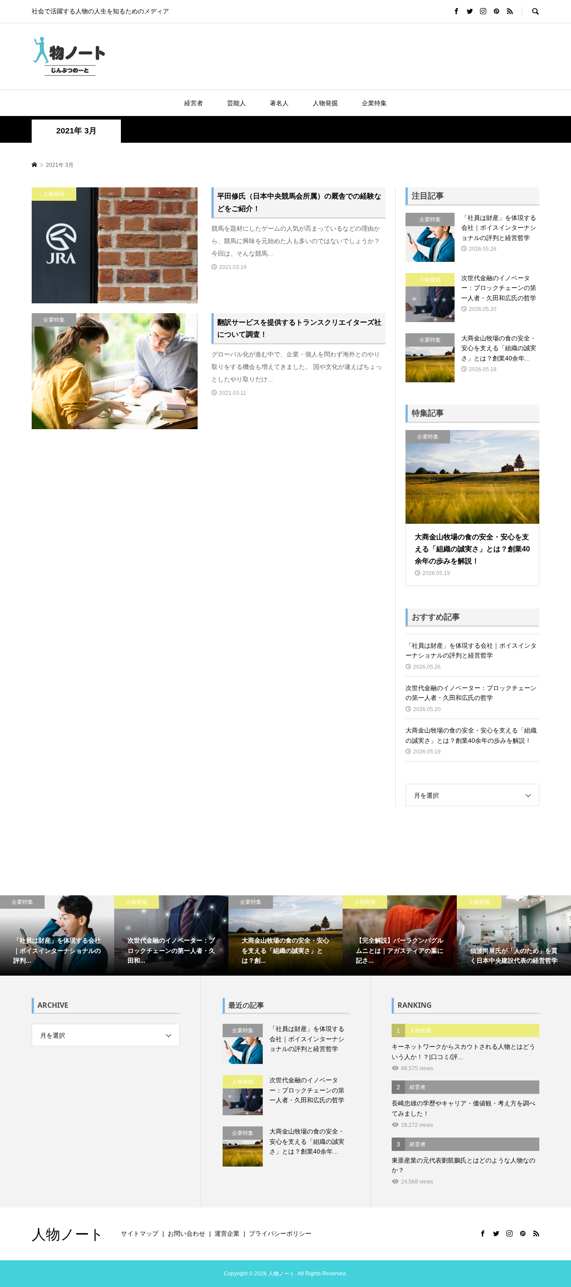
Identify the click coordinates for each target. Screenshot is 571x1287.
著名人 (279, 103)
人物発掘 (325, 103)
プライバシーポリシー (280, 1233)
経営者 (193, 103)
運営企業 (227, 1233)
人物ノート (68, 1233)
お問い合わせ (186, 1233)
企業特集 (374, 103)
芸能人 (236, 103)
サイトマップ (139, 1233)
